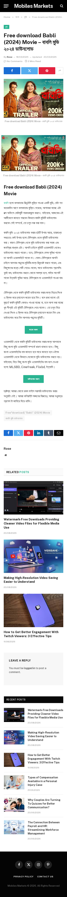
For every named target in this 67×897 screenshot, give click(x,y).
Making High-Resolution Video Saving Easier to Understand (43, 736)
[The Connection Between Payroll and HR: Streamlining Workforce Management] (14, 827)
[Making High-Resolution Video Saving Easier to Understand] (33, 556)
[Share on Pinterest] (47, 70)
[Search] (61, 6)
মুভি (6, 27)
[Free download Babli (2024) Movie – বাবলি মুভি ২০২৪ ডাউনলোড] (33, 98)
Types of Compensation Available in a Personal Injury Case (43, 781)
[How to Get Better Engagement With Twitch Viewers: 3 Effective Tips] (33, 610)
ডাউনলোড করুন (33, 379)
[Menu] (6, 6)
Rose (9, 57)
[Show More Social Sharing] (59, 70)
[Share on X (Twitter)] (29, 70)
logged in (29, 668)
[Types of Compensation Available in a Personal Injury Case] (14, 782)
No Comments (15, 61)
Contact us (45, 876)
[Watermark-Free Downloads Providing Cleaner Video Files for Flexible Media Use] (33, 497)
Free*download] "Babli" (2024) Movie (28, 412)
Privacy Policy (24, 876)
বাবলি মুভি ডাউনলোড (14, 418)
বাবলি (6, 203)
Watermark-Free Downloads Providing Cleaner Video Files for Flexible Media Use (31, 523)
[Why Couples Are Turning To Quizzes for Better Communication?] (14, 805)
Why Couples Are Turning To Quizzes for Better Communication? (44, 803)
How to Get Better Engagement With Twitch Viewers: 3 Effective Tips (44, 759)
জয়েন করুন (33, 329)
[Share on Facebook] (12, 70)
